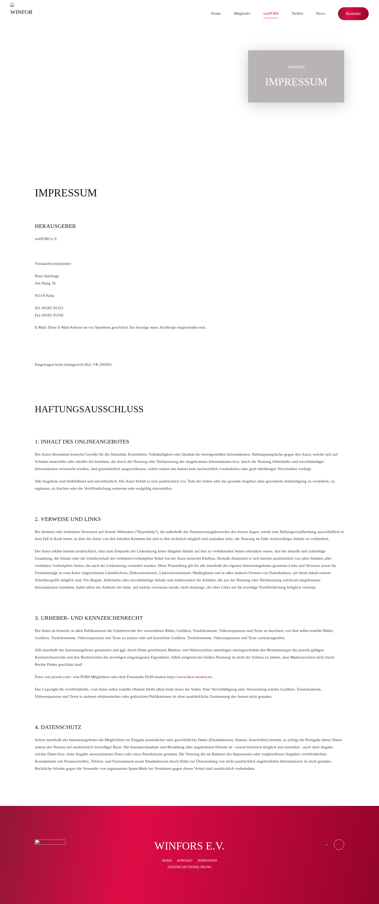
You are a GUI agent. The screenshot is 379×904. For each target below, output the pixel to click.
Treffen (297, 13)
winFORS (271, 13)
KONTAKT (185, 860)
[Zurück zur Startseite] (21, 13)
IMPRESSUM (207, 860)
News (320, 13)
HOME (167, 860)
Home (216, 13)
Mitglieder (242, 13)
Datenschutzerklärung (190, 867)
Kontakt (353, 13)
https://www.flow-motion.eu (189, 677)
